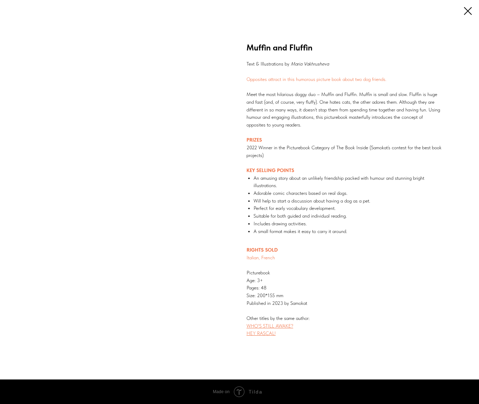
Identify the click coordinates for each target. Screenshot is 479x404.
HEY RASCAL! (261, 333)
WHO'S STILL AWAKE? (270, 326)
